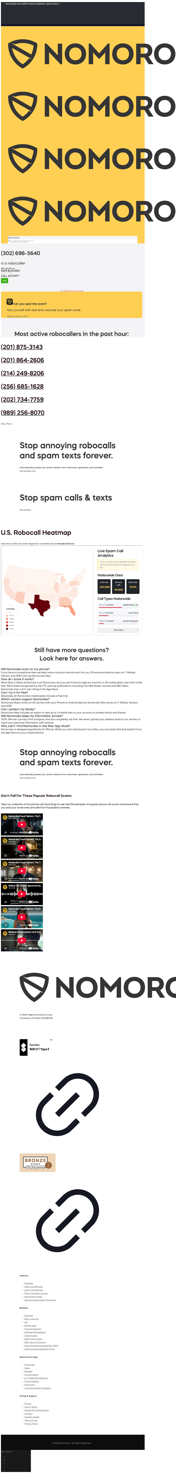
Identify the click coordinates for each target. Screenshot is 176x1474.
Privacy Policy (31, 1424)
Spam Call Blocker (33, 1287)
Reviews (28, 1371)
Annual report (31, 1375)
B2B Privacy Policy (33, 1339)
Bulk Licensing (31, 1319)
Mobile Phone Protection (36, 1410)
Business (28, 1316)
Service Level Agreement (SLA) (39, 1349)
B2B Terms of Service (34, 1342)
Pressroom (29, 1385)
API (26, 1322)
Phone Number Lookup (36, 1293)
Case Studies (30, 1336)
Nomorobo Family (33, 1297)
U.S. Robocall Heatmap (36, 1378)
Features (28, 1283)
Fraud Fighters (31, 1381)
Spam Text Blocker (33, 1290)
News (27, 1368)
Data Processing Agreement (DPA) (41, 1346)
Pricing (27, 1404)
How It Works (30, 1407)
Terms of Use (30, 1420)
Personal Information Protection (40, 1300)
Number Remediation (35, 1332)
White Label (30, 1326)
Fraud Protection (32, 1329)
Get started (13, 238)
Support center (31, 1417)
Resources (29, 1365)
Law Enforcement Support (37, 1388)
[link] (71, 672)
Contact (28, 1414)
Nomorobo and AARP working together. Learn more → (33, 4)
